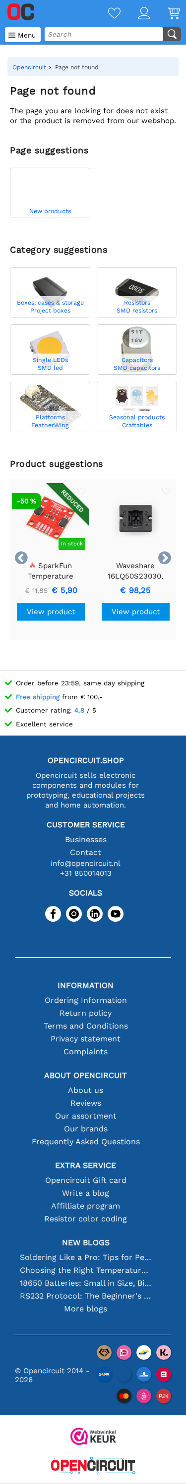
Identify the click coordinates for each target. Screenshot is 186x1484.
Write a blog (85, 1193)
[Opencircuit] (93, 1466)
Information (86, 985)
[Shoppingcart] (165, 14)
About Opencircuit (85, 1075)
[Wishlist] (106, 14)
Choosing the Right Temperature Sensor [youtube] (86, 1270)
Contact (85, 852)
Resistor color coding (85, 1218)
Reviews (85, 1103)
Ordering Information (86, 1000)
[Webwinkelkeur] (93, 1437)
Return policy (86, 1013)
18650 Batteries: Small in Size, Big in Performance (86, 1283)
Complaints (85, 1051)
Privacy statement (86, 1038)
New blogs (86, 1242)
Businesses (86, 839)
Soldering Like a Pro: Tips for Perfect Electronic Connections (86, 1257)
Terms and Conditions (86, 1026)
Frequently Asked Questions (86, 1141)
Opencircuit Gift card (85, 1180)
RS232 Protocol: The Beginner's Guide (86, 1296)
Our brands (86, 1128)
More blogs (85, 1308)
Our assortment (86, 1116)
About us (85, 1090)
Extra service (85, 1165)
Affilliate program (85, 1206)
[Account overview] (135, 14)
